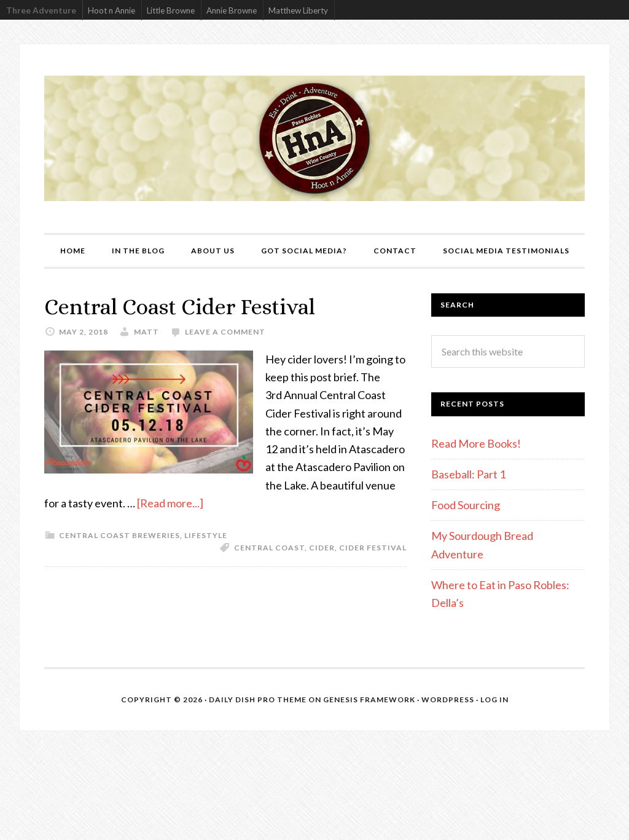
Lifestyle (205, 535)
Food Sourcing (465, 505)
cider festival (373, 547)
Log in (494, 699)
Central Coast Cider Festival (179, 306)
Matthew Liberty (298, 10)
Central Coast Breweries (119, 535)
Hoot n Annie (111, 10)
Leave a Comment (225, 331)
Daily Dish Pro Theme (258, 699)
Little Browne (171, 10)
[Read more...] (170, 503)
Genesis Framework (369, 699)
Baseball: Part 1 (468, 474)
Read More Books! (476, 443)
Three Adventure (41, 10)
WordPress (447, 699)
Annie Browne (231, 10)
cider (322, 547)
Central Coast (269, 547)
